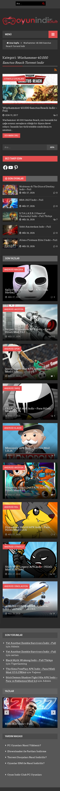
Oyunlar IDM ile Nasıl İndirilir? (25, 763)
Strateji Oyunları (14, 79)
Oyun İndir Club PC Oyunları (24, 774)
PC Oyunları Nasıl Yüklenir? (24, 745)
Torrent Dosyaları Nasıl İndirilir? (27, 757)
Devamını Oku (11, 135)
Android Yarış (12, 388)
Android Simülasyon (16, 586)
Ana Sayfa (14, 43)
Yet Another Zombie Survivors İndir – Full (31, 643)
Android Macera (13, 269)
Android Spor (12, 349)
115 (53, 336)
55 (53, 574)
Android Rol (11, 507)
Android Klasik (13, 428)
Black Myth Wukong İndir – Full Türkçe (29, 660)
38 (53, 613)
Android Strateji (14, 546)
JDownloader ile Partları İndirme (26, 751)
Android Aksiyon (13, 309)
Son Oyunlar (16, 178)
